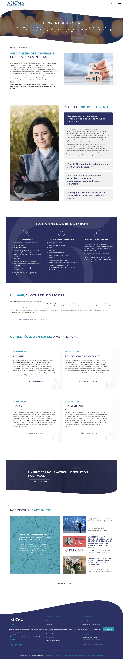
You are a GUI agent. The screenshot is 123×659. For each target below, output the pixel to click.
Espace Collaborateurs (53, 640)
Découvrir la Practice (36, 381)
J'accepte (108, 629)
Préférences (96, 629)
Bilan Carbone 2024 (80, 655)
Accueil (12, 48)
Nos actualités (50, 634)
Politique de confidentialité (60, 655)
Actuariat (85, 621)
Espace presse (50, 637)
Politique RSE (71, 655)
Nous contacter (51, 621)
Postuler (89, 655)
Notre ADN (49, 624)
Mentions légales (48, 655)
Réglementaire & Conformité (91, 624)
